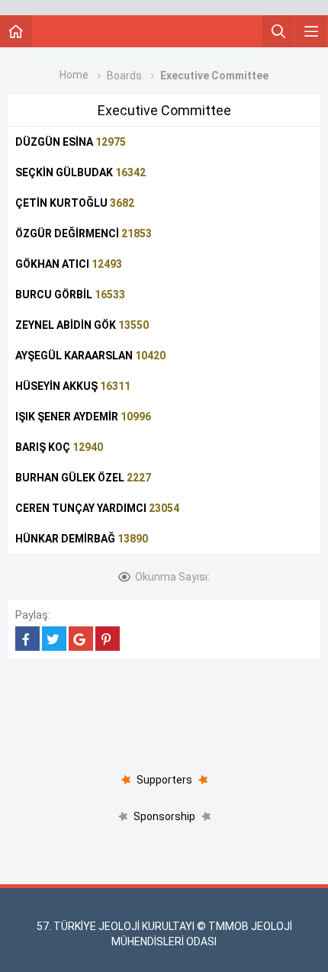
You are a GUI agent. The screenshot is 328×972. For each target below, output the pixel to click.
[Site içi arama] (278, 31)
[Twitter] (54, 638)
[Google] (81, 638)
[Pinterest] (107, 638)
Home (73, 75)
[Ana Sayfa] (16, 31)
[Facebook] (27, 638)
